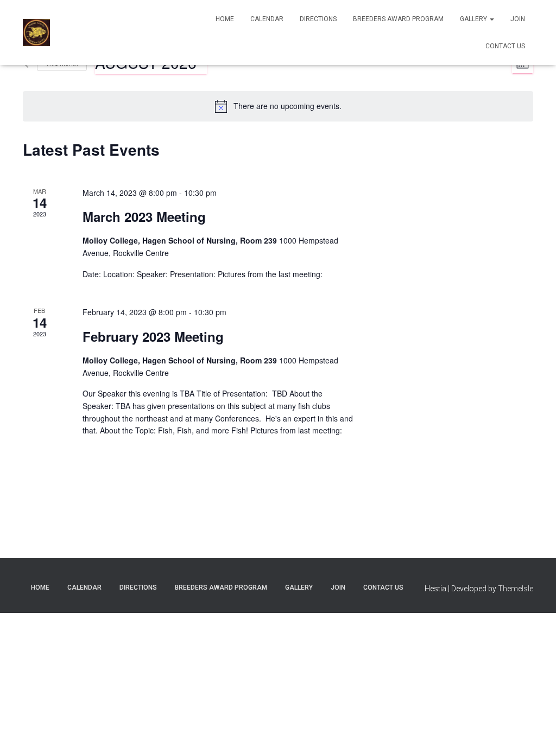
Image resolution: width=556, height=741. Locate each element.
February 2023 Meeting (153, 336)
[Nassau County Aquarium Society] (36, 32)
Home (225, 19)
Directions (318, 19)
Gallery (474, 19)
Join (517, 19)
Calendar (266, 19)
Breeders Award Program (398, 19)
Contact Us (505, 46)
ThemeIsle (515, 588)
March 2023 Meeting (144, 216)
